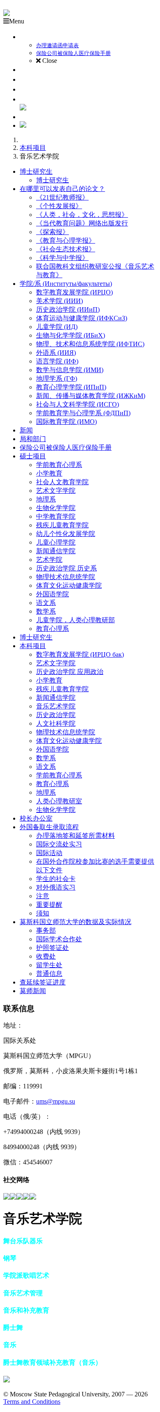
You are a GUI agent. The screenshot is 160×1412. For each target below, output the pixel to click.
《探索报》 (52, 231)
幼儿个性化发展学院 (65, 533)
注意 (42, 895)
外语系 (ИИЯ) (56, 352)
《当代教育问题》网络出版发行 (82, 223)
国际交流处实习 (59, 844)
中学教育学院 (55, 516)
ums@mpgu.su (55, 1101)
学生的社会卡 (55, 878)
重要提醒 (49, 904)
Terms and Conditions (31, 1401)
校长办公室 (36, 818)
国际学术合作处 (59, 939)
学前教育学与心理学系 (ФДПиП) (83, 412)
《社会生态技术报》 (65, 249)
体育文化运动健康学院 (69, 585)
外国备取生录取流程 (49, 826)
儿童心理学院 (55, 542)
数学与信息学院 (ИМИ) (69, 369)
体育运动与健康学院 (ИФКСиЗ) (81, 318)
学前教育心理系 (59, 464)
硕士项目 (33, 456)
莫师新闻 (33, 990)
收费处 (46, 956)
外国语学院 (52, 594)
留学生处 (49, 964)
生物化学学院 (55, 507)
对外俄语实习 (55, 887)
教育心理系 (52, 628)
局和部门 (33, 438)
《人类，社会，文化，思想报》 (82, 214)
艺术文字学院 (55, 490)
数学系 (46, 611)
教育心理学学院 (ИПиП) (71, 387)
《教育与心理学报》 (65, 240)
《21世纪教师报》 (62, 197)
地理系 (46, 499)
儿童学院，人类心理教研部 (75, 619)
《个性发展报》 (59, 205)
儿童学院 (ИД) (57, 326)
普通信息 (49, 973)
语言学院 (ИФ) (57, 361)
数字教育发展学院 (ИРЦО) (74, 292)
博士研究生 (36, 171)
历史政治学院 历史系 (66, 568)
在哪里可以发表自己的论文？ (62, 188)
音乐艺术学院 (55, 706)
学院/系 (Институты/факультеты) (66, 283)
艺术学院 (49, 559)
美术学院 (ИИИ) (59, 300)
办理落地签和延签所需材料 (75, 835)
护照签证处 (52, 947)
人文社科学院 (55, 723)
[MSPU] (6, 13)
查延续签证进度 (43, 982)
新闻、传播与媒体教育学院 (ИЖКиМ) (90, 395)
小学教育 (49, 473)
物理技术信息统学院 (65, 576)
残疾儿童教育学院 (62, 525)
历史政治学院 (55, 714)
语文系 (46, 602)
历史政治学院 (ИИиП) (68, 309)
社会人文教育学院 (62, 481)
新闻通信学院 (55, 550)
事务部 (46, 930)
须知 (42, 913)
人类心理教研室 (59, 801)
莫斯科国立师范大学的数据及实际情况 (75, 921)
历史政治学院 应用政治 (69, 671)
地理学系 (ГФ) (56, 378)
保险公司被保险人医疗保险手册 (66, 447)
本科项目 (33, 147)
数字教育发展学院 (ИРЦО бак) (80, 654)
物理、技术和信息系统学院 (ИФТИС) (90, 343)
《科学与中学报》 (62, 257)
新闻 (26, 430)
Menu (16, 21)
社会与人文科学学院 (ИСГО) (77, 404)
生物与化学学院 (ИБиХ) (70, 335)
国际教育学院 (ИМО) (66, 421)
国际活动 (49, 852)
